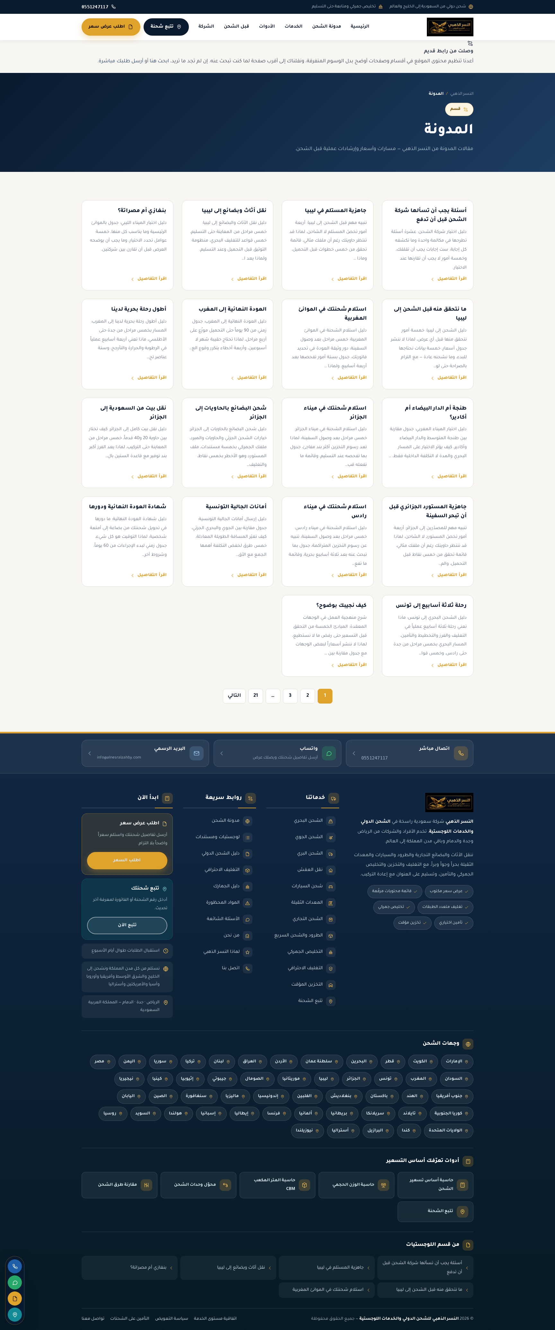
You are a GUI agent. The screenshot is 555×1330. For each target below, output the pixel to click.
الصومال (254, 1079)
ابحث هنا (159, 61)
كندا (406, 1131)
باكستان (379, 1096)
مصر (99, 1062)
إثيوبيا (187, 1079)
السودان (453, 1079)
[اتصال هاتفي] (15, 1266)
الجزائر (353, 1079)
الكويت (420, 1062)
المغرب (418, 1079)
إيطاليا (241, 1114)
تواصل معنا (93, 1319)
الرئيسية (360, 27)
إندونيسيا (268, 1096)
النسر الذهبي (461, 94)
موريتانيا (291, 1079)
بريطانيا (339, 1114)
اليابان (128, 1096)
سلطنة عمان (318, 1062)
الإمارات (454, 1062)
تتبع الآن (127, 925)
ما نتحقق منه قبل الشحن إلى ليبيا (429, 1290)
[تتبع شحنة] (15, 1315)
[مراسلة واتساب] (15, 1282)
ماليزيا (232, 1096)
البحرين (358, 1062)
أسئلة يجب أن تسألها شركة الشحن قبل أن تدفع (422, 1268)
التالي (234, 696)
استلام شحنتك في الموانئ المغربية (328, 1290)
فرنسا (273, 1114)
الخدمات (294, 27)
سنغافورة (196, 1096)
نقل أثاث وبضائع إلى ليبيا (241, 1267)
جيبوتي (219, 1079)
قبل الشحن (236, 27)
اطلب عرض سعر (107, 26)
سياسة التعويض (171, 1319)
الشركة (206, 27)
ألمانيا (305, 1114)
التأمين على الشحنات (129, 1319)
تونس (385, 1079)
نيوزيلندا (304, 1131)
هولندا (175, 1114)
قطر (389, 1062)
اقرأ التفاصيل (452, 279)
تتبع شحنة (162, 26)
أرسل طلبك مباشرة (121, 61)
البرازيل (375, 1131)
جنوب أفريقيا (449, 1096)
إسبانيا (208, 1114)
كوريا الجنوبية (448, 1114)
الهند (412, 1096)
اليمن (129, 1062)
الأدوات (267, 27)
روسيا (109, 1114)
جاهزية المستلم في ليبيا (340, 1267)
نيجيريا (126, 1079)
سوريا (160, 1062)
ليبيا (323, 1079)
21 (255, 696)
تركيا (190, 1062)
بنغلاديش (340, 1096)
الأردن (280, 1062)
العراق (249, 1062)
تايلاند (409, 1114)
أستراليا (340, 1131)
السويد (142, 1114)
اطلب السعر (127, 860)
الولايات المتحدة (445, 1131)
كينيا (157, 1079)
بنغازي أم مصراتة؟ (148, 1267)
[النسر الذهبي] (450, 27)
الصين (160, 1096)
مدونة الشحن (326, 27)
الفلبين (304, 1096)
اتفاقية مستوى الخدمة (215, 1319)
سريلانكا (375, 1114)
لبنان (219, 1062)
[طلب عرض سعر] (15, 1298)
